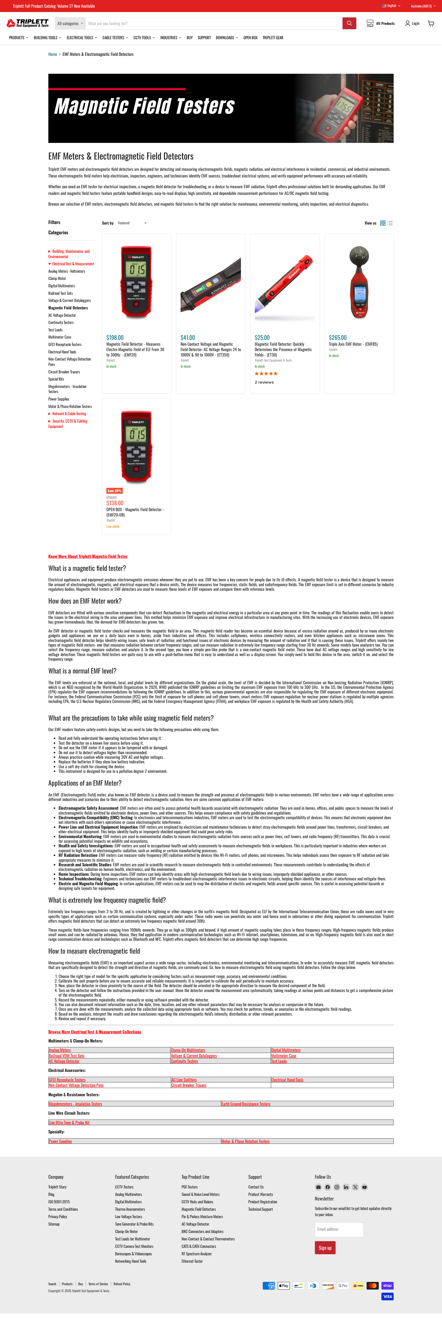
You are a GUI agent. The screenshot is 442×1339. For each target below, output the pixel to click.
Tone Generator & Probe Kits (134, 1224)
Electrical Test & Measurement (73, 263)
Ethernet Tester (192, 1261)
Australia (421, 5)
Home (52, 54)
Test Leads (55, 329)
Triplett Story (57, 1186)
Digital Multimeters (61, 285)
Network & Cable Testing (69, 413)
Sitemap (54, 1224)
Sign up (325, 1247)
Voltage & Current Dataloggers (69, 300)
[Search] (349, 23)
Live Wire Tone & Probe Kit (69, 1122)
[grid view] (382, 223)
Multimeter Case (59, 337)
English (391, 5)
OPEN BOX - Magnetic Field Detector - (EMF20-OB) (135, 512)
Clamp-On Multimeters (188, 1050)
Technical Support (260, 1209)
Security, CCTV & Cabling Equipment (67, 423)
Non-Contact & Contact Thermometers (208, 1238)
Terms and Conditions (63, 1209)
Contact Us (256, 1186)
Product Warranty (260, 1194)
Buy (80, 1283)
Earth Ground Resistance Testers (246, 1104)
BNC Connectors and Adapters (203, 1231)
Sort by (108, 223)
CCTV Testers (124, 1186)
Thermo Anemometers (130, 1209)
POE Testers (190, 1186)
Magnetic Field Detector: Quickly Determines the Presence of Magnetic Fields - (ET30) (283, 349)
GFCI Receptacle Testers (65, 344)
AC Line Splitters (184, 1080)
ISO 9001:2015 (59, 1201)
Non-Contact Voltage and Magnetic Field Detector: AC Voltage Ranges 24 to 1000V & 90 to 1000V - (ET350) (211, 349)
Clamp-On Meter (126, 1231)
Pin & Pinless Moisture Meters (202, 1216)
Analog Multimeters (128, 1194)
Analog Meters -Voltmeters (66, 271)
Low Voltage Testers (128, 1216)
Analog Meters (60, 1050)
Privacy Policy (57, 1216)
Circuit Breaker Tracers (64, 371)
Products (67, 1283)
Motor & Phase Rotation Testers (70, 406)
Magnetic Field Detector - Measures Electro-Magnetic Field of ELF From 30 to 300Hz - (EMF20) (135, 349)
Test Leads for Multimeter (132, 1238)
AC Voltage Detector (62, 315)
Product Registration (262, 1201)
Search (52, 1283)
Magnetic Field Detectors (68, 307)
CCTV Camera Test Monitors (134, 1246)
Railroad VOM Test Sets (66, 1055)
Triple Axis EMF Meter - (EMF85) (353, 344)
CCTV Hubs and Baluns (197, 1201)
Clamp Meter (57, 278)
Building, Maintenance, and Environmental (69, 253)
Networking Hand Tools (130, 1261)
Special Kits (56, 379)
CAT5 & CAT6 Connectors (199, 1246)
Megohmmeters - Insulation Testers (67, 388)
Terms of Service (98, 1283)
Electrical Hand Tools (62, 351)
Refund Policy (122, 1283)
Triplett (110, 360)
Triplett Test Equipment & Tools (273, 360)
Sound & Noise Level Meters (201, 1194)
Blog (51, 1194)
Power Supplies (58, 399)
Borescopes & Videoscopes (133, 1253)
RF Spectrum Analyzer (197, 1253)
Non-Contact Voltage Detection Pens (69, 361)
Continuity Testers (61, 322)
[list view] (390, 223)
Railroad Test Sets (60, 293)
